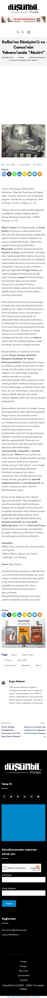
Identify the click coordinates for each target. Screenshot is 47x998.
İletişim (23, 966)
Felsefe (39, 165)
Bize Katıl (23, 971)
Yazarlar (23, 980)
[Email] (29, 174)
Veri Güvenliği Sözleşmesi (14, 930)
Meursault (26, 665)
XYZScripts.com (35, 997)
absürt (14, 655)
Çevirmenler (24, 975)
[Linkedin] (19, 174)
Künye (23, 962)
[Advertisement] (23, 91)
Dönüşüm (8, 660)
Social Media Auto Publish (14, 997)
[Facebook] (4, 174)
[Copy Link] (24, 174)
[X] (9, 174)
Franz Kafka (22, 660)
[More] (39, 174)
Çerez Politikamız (10, 935)
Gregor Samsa (10, 665)
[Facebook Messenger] (34, 174)
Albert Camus (27, 655)
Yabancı (39, 665)
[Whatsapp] (14, 174)
